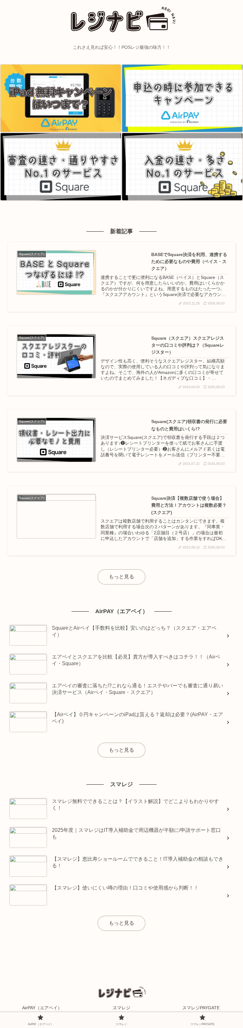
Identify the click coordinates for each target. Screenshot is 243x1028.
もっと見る (121, 576)
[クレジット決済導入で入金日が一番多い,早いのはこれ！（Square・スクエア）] (182, 166)
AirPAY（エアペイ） (42, 1007)
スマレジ (121, 1007)
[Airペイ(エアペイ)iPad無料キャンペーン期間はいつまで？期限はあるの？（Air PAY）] (61, 98)
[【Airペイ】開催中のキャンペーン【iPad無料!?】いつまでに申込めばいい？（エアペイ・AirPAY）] (182, 98)
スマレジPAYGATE (201, 1007)
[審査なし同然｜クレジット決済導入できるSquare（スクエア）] (61, 166)
